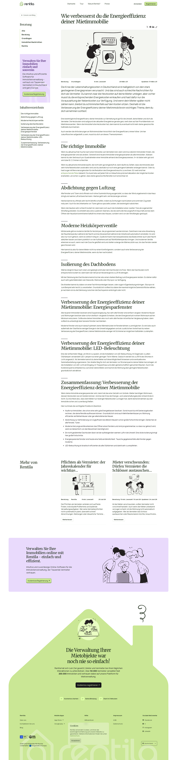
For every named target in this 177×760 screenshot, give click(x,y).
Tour (81, 4)
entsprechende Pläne (69, 173)
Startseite (71, 4)
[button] (149, 743)
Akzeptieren (75, 741)
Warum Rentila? (94, 4)
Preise (107, 4)
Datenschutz (75, 736)
